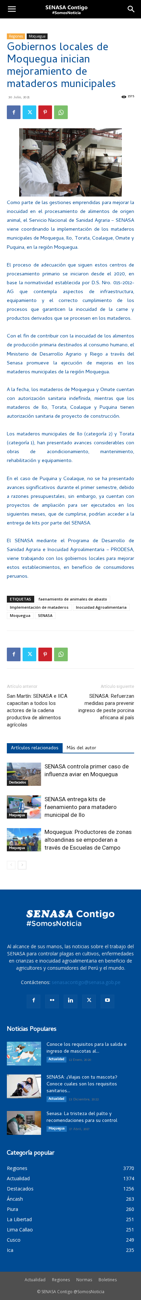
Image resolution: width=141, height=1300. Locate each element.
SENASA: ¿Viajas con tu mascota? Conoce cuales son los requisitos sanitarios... (82, 1084)
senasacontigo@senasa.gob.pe (86, 982)
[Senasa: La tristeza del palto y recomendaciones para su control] (24, 1123)
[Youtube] (107, 1001)
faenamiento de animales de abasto (73, 599)
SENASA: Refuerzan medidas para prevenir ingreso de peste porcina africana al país (106, 707)
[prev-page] (11, 865)
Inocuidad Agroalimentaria (101, 607)
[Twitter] (29, 112)
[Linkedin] (70, 1001)
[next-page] (22, 865)
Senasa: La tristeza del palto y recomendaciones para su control (82, 1117)
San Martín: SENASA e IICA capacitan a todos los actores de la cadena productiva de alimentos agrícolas (37, 710)
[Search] (131, 9)
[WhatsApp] (61, 112)
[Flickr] (52, 1001)
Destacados (17, 782)
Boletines (108, 1280)
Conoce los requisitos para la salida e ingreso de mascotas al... (87, 1048)
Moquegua (37, 36)
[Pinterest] (45, 112)
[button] (12, 9)
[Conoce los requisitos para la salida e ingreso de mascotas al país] (24, 1054)
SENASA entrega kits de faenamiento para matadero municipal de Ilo (80, 807)
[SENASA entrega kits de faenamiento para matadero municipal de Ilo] (24, 807)
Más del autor (81, 748)
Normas (84, 1280)
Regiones (16, 36)
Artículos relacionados (35, 748)
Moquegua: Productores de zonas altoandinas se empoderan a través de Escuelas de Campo (88, 839)
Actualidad (56, 1059)
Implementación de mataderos (39, 607)
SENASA (45, 615)
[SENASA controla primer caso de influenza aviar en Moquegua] (24, 774)
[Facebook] (14, 112)
